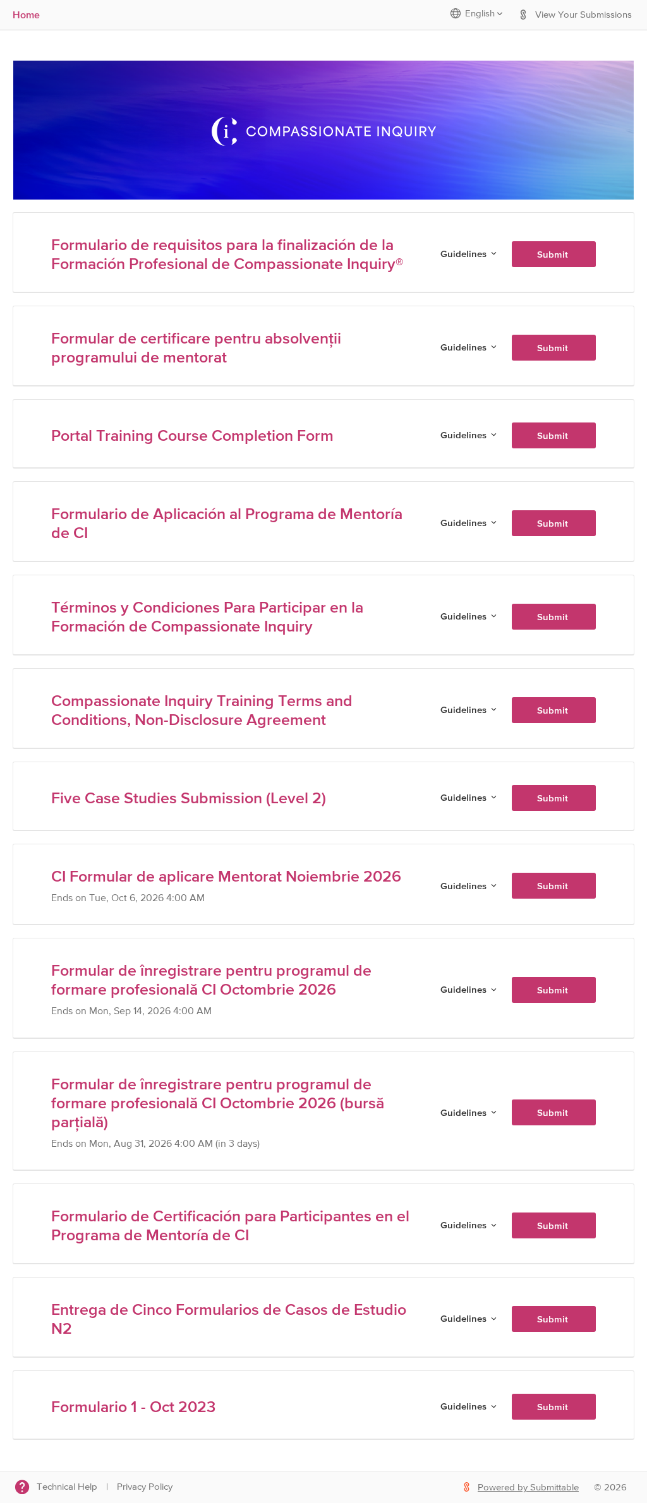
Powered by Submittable (528, 1487)
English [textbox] (480, 13)
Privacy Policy (144, 1487)
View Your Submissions (583, 15)
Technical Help (67, 1487)
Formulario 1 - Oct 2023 (133, 1406)
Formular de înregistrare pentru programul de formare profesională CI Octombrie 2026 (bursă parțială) (217, 1102)
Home (26, 14)
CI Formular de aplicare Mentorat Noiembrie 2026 (226, 876)
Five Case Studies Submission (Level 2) (188, 797)
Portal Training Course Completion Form (192, 435)
